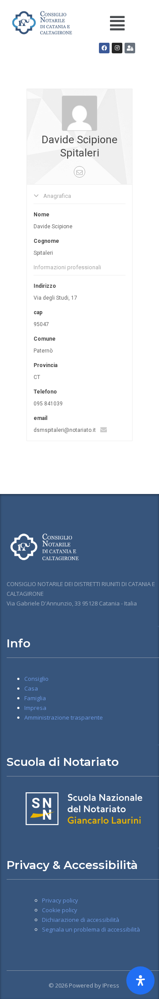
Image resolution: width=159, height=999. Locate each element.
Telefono (45, 392)
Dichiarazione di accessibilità (80, 920)
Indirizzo (45, 286)
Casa (31, 688)
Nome (41, 215)
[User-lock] (130, 48)
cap (38, 312)
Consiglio (36, 679)
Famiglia (35, 698)
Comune (45, 339)
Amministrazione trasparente (63, 717)
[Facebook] (104, 48)
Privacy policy (60, 900)
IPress (110, 985)
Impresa (35, 708)
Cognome (46, 241)
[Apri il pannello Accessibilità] (140, 980)
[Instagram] (117, 48)
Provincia (45, 365)
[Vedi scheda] (79, 113)
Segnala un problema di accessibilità (91, 929)
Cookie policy (59, 910)
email (40, 418)
